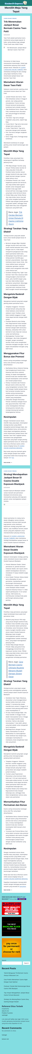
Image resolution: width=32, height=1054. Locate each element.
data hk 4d (5, 1011)
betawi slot (5, 1039)
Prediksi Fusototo (7, 1013)
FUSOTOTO (5, 1009)
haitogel (4, 1035)
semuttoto (23, 886)
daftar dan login (16, 1019)
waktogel (5, 1015)
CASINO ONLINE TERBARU (10, 18)
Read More (8, 462)
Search (4, 960)
